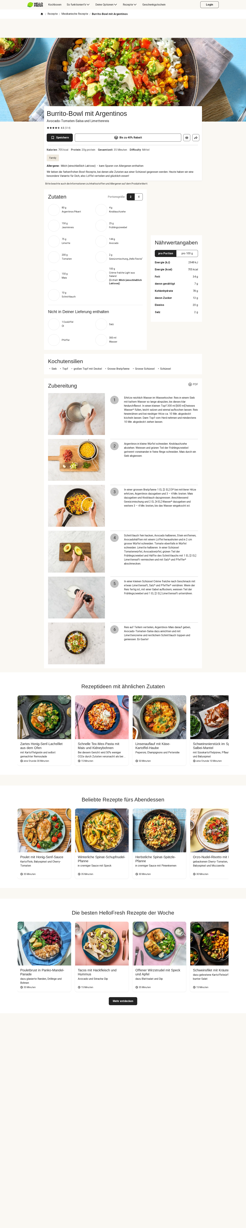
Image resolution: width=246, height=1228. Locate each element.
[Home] (42, 14)
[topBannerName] (123, 28)
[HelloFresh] (35, 4)
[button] (95, 196)
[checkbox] (48, 128)
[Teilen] (195, 137)
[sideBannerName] (176, 210)
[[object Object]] (186, 137)
